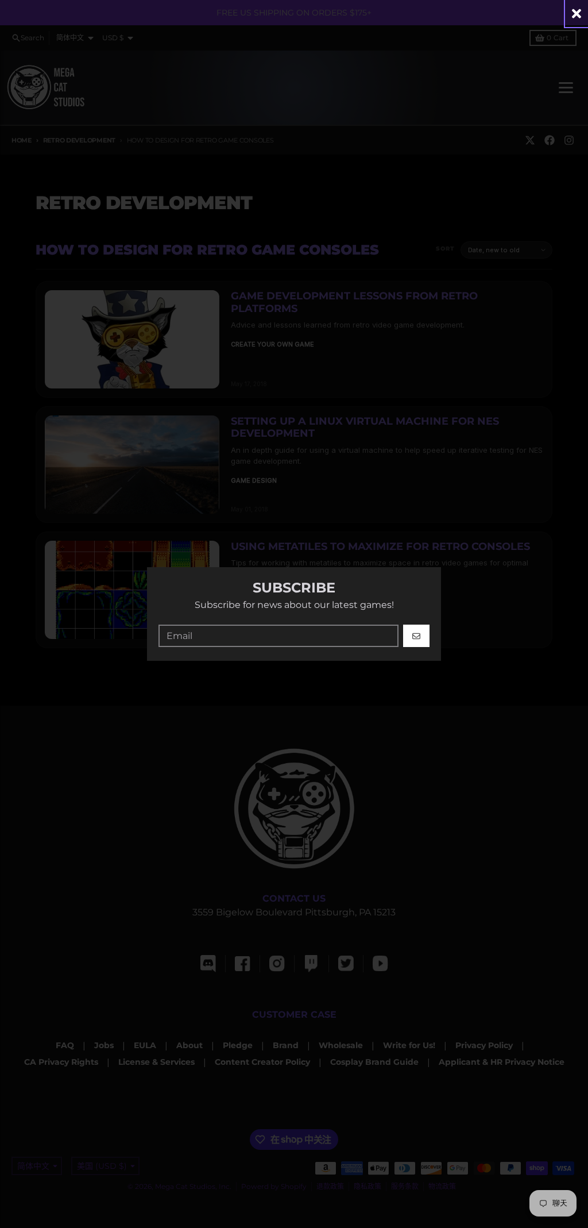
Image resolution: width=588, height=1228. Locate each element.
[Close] (576, 13)
